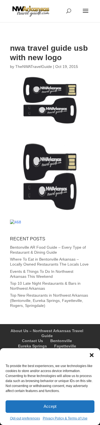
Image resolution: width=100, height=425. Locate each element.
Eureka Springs (32, 346)
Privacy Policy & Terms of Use (65, 418)
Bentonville (61, 341)
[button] (91, 355)
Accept (50, 406)
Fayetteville (65, 346)
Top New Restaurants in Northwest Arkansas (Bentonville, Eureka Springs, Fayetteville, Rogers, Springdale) (49, 300)
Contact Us (32, 341)
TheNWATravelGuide (33, 66)
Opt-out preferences (25, 418)
